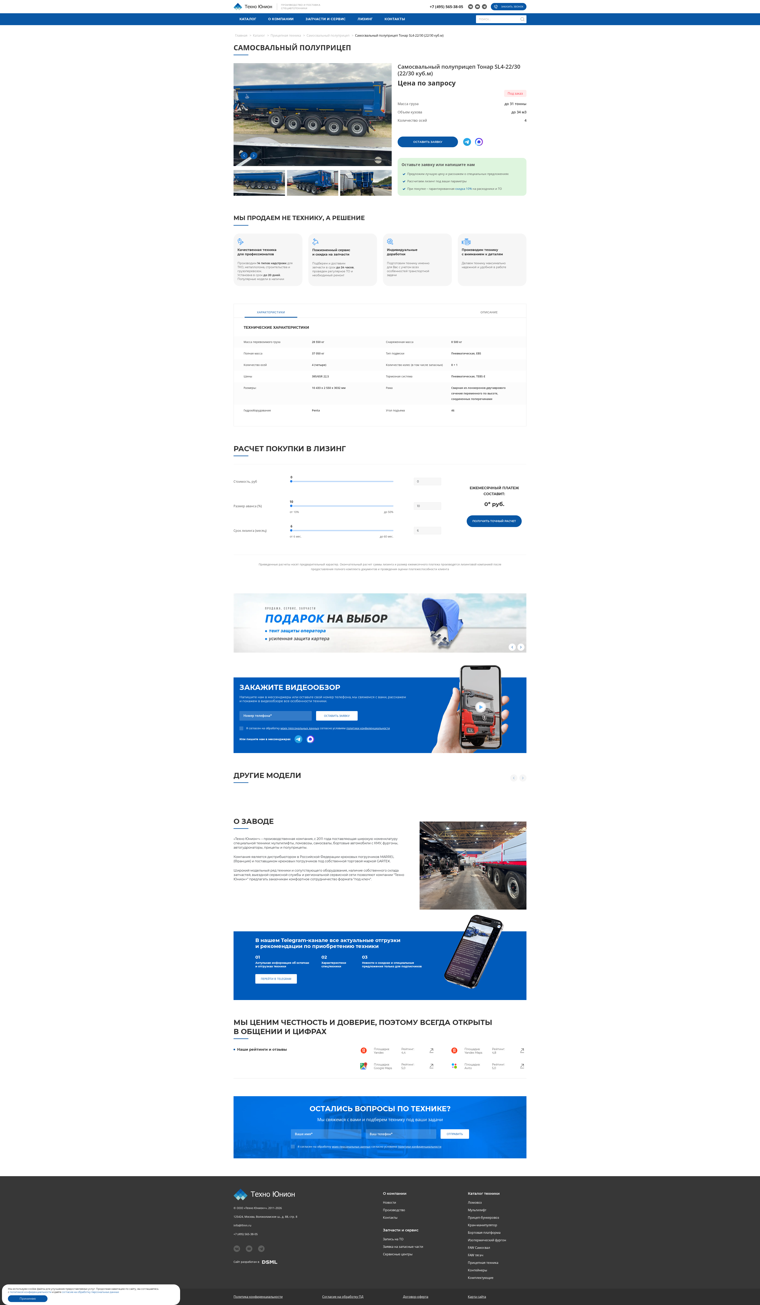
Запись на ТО (393, 1239)
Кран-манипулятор (482, 1225)
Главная (241, 35)
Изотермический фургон (487, 1240)
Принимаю (28, 1298)
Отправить (455, 1134)
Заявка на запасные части (403, 1246)
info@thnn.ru (242, 1225)
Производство (394, 1210)
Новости (389, 1202)
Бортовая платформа (484, 1232)
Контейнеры (477, 1270)
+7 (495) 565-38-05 (446, 7)
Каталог (247, 19)
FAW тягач (475, 1255)
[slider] (291, 481)
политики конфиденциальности (368, 728)
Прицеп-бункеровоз (483, 1217)
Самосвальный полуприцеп (328, 35)
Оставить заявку (427, 142)
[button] (244, 155)
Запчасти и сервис (326, 19)
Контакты (395, 19)
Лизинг (365, 19)
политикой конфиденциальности (30, 1292)
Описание (489, 312)
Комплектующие (480, 1278)
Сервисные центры (397, 1254)
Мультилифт (477, 1210)
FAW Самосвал (479, 1247)
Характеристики (271, 312)
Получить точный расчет (494, 521)
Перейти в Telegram (276, 979)
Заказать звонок (512, 6)
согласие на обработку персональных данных (90, 1292)
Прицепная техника (286, 35)
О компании (281, 19)
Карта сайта (477, 1296)
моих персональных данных (299, 728)
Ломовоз (475, 1202)
